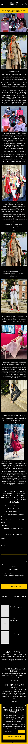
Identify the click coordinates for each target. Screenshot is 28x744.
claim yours (14, 680)
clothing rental (6, 16)
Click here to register (17, 501)
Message (4, 553)
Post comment (14, 569)
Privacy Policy (7, 575)
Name (3, 538)
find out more (14, 664)
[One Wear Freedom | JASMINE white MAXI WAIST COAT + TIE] (14, 342)
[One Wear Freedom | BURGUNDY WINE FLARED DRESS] (14, 442)
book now (14, 701)
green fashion (10, 18)
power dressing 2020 (13, 19)
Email (3, 545)
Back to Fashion (15, 586)
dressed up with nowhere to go (15, 16)
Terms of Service (17, 575)
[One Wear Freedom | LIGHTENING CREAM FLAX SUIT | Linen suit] (14, 296)
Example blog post (16, 607)
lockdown (24, 18)
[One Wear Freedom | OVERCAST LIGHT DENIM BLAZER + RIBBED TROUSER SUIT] (14, 396)
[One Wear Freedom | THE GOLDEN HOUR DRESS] (14, 249)
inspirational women (17, 18)
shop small (20, 19)
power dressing (5, 19)
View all (14, 600)
